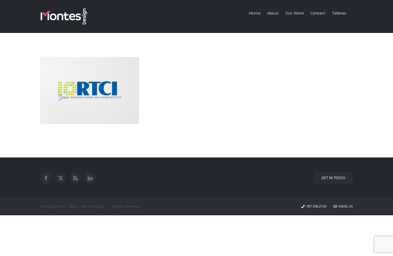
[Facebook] (46, 178)
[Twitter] (61, 178)
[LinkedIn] (90, 178)
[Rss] (75, 178)
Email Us (345, 206)
